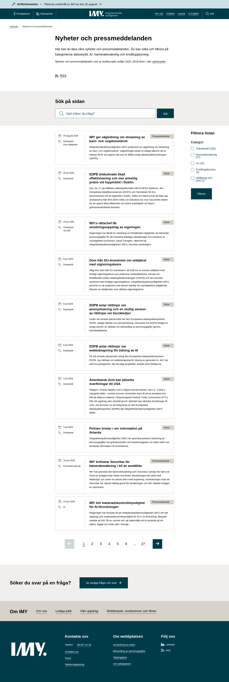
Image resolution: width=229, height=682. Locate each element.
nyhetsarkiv (159, 61)
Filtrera (201, 193)
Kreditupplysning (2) (205, 170)
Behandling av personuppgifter (129, 651)
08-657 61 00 (84, 644)
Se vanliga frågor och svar (101, 582)
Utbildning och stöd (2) (204, 179)
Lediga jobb (64, 611)
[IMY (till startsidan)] (34, 649)
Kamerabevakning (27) (206, 156)
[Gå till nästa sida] (157, 544)
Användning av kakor (124, 644)
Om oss (159, 13)
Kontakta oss (72, 651)
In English (193, 13)
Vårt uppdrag (89, 611)
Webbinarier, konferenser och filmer (131, 611)
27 (143, 544)
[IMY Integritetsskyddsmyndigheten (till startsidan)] (105, 13)
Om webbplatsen (122, 664)
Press (68, 658)
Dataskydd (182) (206, 148)
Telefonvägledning (74, 664)
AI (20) (200, 163)
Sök (165, 113)
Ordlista (170, 13)
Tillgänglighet (120, 657)
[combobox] (105, 113)
